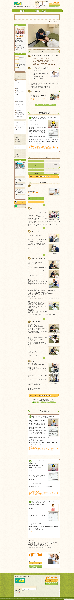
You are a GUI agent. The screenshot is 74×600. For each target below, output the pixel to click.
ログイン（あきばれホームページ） (69, 599)
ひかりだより (17, 57)
